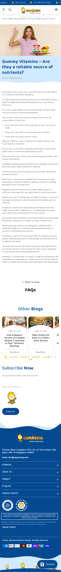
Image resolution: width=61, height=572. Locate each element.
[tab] (6, 357)
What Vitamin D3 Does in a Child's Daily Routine (40, 338)
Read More (14, 352)
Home (4, 19)
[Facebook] (3, 532)
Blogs (11, 19)
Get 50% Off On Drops (41, 2)
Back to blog (32, 282)
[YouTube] (6, 532)
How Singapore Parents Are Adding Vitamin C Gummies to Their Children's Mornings (14, 340)
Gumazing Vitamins (17, 540)
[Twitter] (9, 532)
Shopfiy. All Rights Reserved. (36, 540)
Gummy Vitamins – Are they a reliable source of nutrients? (34, 19)
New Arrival (19, 2)
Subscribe (10, 411)
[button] (4, 9)
